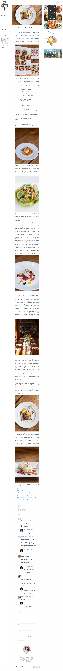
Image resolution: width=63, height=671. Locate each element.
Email (19, 628)
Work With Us (16, 666)
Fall (1, 30)
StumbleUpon (18, 510)
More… (3, 47)
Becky (25, 529)
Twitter (20, 510)
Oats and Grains (4, 42)
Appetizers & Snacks (4, 18)
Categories (4, 36)
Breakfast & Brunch (4, 16)
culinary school (25, 32)
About (24, 666)
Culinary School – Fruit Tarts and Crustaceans (23, 492)
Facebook (23, 510)
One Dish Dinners (4, 37)
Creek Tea (3, 54)
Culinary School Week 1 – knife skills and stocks (24, 499)
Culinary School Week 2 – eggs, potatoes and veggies (25, 497)
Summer (2, 33)
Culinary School (24, 435)
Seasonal (3, 29)
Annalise (22, 536)
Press (14, 665)
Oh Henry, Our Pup (4, 45)
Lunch (2, 17)
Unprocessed (3, 25)
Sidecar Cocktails (4, 40)
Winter (2, 31)
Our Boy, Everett (4, 44)
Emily (22, 596)
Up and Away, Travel (4, 43)
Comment (19, 614)
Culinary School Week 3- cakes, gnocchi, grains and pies (26, 495)
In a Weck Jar (3, 41)
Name (19, 624)
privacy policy (45, 58)
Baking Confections (4, 39)
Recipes (3, 15)
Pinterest (57, 2)
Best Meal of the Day (5, 38)
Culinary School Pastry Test (20, 490)
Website (19, 631)
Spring (2, 32)
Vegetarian (3, 27)
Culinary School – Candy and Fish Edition (23, 488)
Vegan (2, 26)
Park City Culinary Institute (30, 299)
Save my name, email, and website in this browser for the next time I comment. (25, 637)
